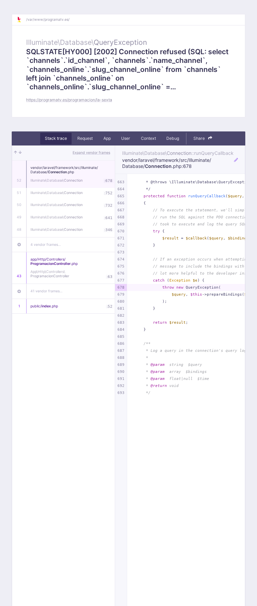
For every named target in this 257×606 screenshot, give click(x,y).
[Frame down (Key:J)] (20, 153)
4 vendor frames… (45, 244)
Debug (172, 138)
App (107, 138)
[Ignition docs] (21, 20)
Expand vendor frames (91, 152)
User (125, 138)
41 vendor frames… (46, 291)
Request (85, 138)
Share (199, 138)
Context (148, 138)
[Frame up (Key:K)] (15, 153)
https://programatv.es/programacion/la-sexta (69, 99)
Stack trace (56, 138)
